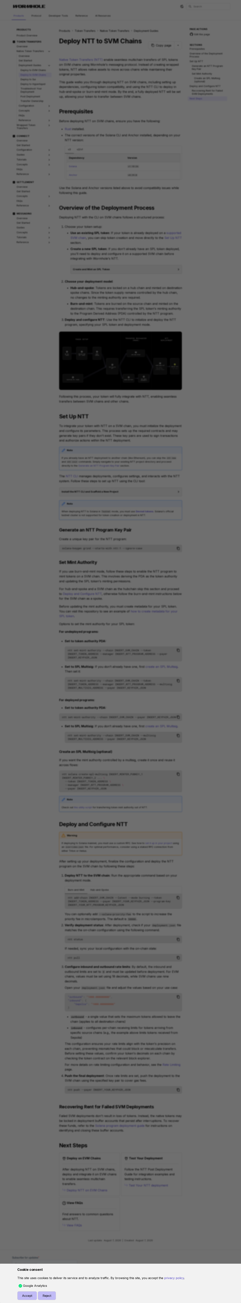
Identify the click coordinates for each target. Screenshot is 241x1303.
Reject (47, 1296)
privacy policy (174, 1278)
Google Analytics (35, 1286)
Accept (27, 1296)
